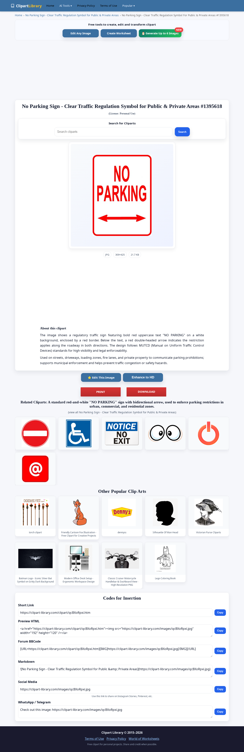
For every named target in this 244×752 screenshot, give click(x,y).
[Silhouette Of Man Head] (165, 512)
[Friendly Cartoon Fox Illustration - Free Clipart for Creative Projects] (79, 512)
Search (182, 131)
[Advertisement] (122, 70)
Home (50, 5)
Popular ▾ (128, 5)
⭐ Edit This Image (101, 377)
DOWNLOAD (146, 391)
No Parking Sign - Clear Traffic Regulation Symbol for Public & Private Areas (72, 15)
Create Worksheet (119, 33)
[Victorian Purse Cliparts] (208, 512)
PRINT (100, 392)
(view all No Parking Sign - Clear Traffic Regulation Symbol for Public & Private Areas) (122, 412)
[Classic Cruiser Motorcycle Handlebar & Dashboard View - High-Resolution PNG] (122, 558)
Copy (220, 612)
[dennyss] (122, 512)
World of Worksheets (144, 739)
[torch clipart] (35, 512)
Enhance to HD (143, 377)
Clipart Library (112, 732)
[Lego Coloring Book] (165, 558)
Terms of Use (108, 5)
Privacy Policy (86, 5)
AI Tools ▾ (65, 5)
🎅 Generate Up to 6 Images (161, 32)
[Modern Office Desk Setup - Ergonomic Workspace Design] (79, 558)
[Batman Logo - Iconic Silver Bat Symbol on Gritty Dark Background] (35, 558)
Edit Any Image (81, 33)
